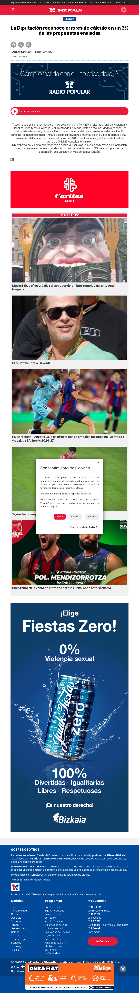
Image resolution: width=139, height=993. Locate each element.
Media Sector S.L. (90, 527)
